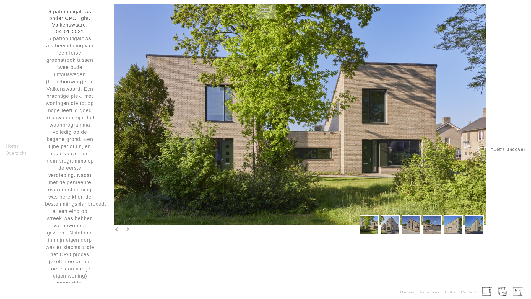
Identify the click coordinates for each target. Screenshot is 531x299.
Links (450, 292)
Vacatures (429, 292)
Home (12, 146)
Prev (117, 229)
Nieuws (407, 292)
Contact (468, 292)
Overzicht (16, 153)
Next (127, 229)
